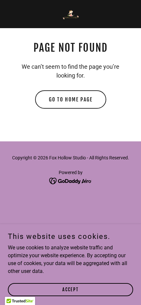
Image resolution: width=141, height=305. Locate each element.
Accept (70, 289)
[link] (70, 14)
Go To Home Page (70, 99)
